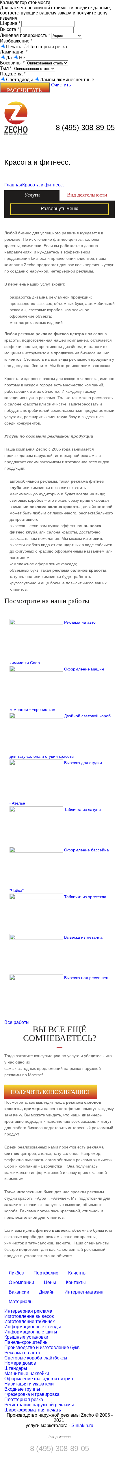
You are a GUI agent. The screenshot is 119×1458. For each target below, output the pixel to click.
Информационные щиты (30, 1331)
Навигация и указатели (29, 1383)
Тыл (6, 68)
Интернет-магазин (83, 1292)
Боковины (12, 62)
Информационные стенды (32, 1326)
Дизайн (47, 1292)
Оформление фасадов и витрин (38, 1378)
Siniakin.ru (82, 1425)
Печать (13, 46)
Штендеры (15, 1368)
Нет (23, 57)
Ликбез (16, 1272)
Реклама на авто (22, 1352)
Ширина (10, 23)
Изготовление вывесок (29, 1316)
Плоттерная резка (47, 46)
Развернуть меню (59, 208)
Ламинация (13, 51)
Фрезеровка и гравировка (32, 1394)
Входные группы (22, 1389)
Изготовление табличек (29, 1321)
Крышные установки (26, 1337)
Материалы (21, 1301)
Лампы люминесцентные (67, 79)
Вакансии (19, 1292)
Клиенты (77, 1272)
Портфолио (46, 1272)
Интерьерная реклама (28, 1311)
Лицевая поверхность (25, 35)
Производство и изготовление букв (42, 1347)
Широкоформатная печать (32, 1409)
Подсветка (12, 73)
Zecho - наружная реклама (16, 118)
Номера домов (20, 1363)
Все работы (16, 1022)
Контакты (76, 1282)
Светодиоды (19, 79)
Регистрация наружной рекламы (39, 1404)
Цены (50, 1282)
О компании (21, 1282)
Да (9, 57)
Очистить (61, 84)
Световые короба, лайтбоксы (35, 1357)
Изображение (16, 40)
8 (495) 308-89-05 (85, 127)
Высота (9, 29)
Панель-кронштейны (26, 1342)
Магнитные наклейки (26, 1373)
